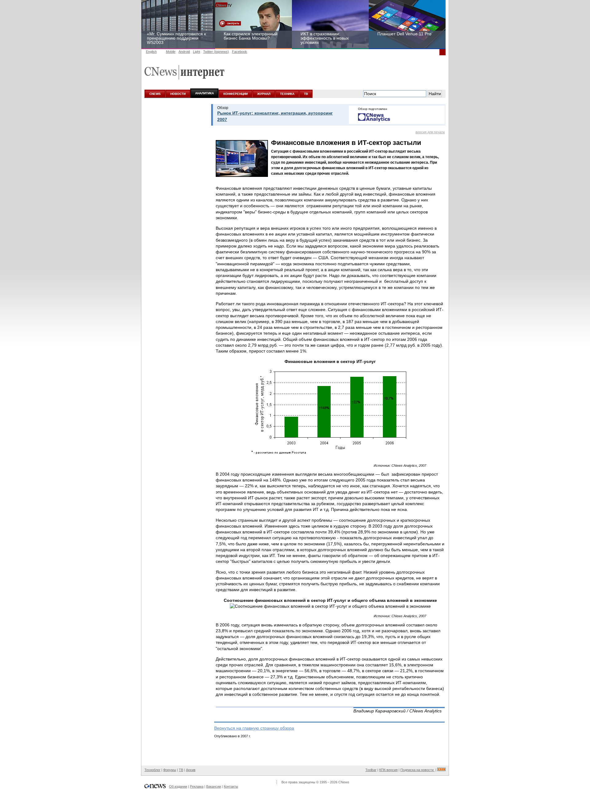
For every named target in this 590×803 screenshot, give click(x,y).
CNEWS (155, 94)
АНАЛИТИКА (204, 93)
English (151, 51)
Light (196, 51)
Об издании (178, 786)
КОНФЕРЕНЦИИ (235, 94)
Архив (190, 770)
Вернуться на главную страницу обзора (254, 728)
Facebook (239, 51)
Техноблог (152, 770)
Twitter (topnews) (216, 51)
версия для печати (430, 132)
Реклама (196, 786)
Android (184, 51)
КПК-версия (388, 770)
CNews (343, 782)
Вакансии (213, 786)
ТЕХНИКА (287, 94)
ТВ (306, 94)
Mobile (170, 51)
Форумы (169, 770)
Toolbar (370, 770)
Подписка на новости (417, 770)
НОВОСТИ (178, 94)
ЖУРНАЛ (263, 94)
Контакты (231, 786)
